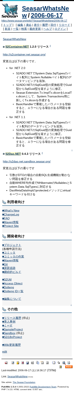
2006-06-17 (47, 15)
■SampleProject (12, 329)
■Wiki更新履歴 (11, 344)
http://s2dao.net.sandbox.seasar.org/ (27, 161)
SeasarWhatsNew (14, 39)
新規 (7, 28)
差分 (37, 24)
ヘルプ (47, 28)
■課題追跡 (8, 268)
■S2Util (7, 279)
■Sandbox (8, 333)
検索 (24, 28)
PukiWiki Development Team (43, 387)
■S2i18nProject (12, 337)
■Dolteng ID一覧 (12, 291)
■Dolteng (8, 287)
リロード (64, 24)
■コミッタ (8, 252)
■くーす (7, 325)
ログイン (60, 28)
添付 (53, 24)
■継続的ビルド (11, 271)
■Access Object (12, 283)
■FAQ (6, 218)
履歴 (45, 24)
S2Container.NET (17, 46)
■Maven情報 (10, 222)
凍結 (28, 24)
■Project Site (10, 226)
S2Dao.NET (13, 153)
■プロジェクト (11, 245)
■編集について (11, 298)
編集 (20, 24)
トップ (7, 24)
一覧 (16, 28)
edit (4, 351)
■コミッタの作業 (13, 256)
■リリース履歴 (11, 317)
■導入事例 (8, 321)
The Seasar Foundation (24, 382)
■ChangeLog (10, 214)
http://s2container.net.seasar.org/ (24, 54)
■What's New (10, 210)
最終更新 (35, 28)
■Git (5, 264)
